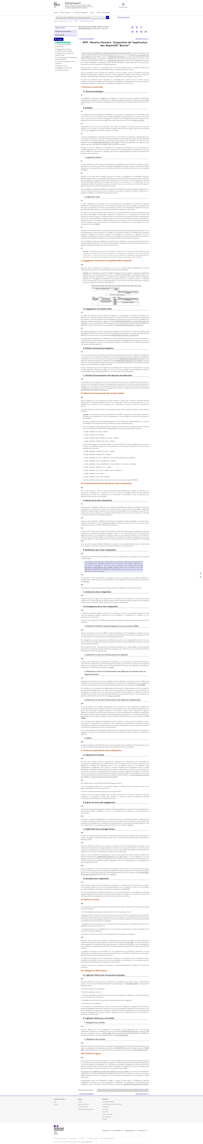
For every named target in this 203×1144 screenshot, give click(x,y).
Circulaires (104, 1106)
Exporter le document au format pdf (132, 27)
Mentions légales (73, 1138)
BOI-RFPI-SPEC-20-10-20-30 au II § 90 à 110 (130, 325)
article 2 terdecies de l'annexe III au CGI (104, 777)
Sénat (103, 1119)
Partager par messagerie (145, 31)
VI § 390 (96, 224)
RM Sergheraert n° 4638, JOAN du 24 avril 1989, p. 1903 (113, 566)
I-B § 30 (130, 825)
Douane (104, 1109)
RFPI (72, 21)
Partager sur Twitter (136, 31)
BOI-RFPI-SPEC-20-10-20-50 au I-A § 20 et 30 (125, 335)
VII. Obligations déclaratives (63, 68)
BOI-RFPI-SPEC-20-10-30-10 (116, 57)
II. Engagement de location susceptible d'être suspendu (63, 50)
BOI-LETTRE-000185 (132, 984)
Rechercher (107, 17)
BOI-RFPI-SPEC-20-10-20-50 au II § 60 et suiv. (94, 390)
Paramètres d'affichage (107, 1138)
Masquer (59, 39)
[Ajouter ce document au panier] (136, 27)
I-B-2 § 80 (130, 942)
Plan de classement (65, 12)
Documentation (81, 1106)
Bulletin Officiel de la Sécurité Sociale (111, 1104)
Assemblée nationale (107, 1101)
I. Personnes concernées (63, 42)
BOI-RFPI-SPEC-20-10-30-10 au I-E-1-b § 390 (128, 361)
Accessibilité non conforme (60, 1138)
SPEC (76, 21)
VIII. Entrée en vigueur (62, 70)
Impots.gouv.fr (105, 1117)
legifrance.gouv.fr (130, 1130)
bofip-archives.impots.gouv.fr (85, 1109)
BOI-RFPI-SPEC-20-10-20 (115, 61)
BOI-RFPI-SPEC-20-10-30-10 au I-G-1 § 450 (106, 142)
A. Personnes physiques (64, 44)
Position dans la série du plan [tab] (63, 31)
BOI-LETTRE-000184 (122, 1035)
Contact (56, 1104)
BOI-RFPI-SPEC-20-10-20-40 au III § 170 (131, 359)
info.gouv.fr (105, 1130)
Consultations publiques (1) (80, 12)
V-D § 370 (86, 582)
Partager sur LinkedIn (141, 31)
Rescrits (92, 12)
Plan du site (81, 1138)
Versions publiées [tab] (59, 35)
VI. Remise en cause (61, 66)
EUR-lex (104, 1112)
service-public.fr (117, 1130)
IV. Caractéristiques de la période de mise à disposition (66, 58)
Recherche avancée (123, 17)
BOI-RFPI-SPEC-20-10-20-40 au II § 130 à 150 (112, 857)
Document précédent (87, 39)
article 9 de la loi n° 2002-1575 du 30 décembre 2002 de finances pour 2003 (105, 1072)
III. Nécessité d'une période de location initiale (64, 54)
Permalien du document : (86, 1090)
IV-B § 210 (126, 889)
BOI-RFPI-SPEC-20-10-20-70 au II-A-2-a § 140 (135, 1031)
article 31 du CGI (138, 120)
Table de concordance (83, 1104)
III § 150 (111, 667)
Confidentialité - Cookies (92, 1138)
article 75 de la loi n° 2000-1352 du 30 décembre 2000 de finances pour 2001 (105, 53)
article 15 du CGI (107, 523)
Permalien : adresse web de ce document (141, 27)
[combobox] (80, 17)
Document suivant (141, 39)
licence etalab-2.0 (86, 1142)
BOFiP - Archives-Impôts (103, 12)
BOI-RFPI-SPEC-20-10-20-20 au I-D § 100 (136, 1084)
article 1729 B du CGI (139, 1050)
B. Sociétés (60, 47)
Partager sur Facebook (132, 31)
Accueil (56, 12)
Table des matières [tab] (60, 28)
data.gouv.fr (142, 1130)
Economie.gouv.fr (106, 1114)
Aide (55, 1101)
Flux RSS (80, 1101)
